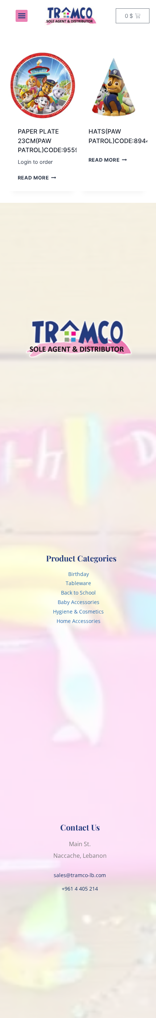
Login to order (35, 162)
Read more (33, 178)
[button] (22, 16)
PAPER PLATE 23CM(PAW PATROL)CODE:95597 (50, 141)
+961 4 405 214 (80, 888)
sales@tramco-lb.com (80, 875)
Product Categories (81, 558)
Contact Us (80, 827)
